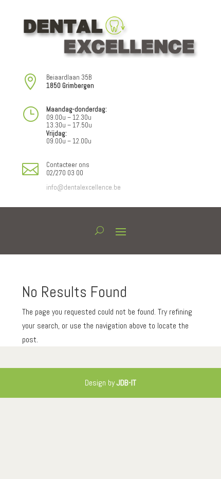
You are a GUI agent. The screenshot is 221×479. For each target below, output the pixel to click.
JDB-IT (126, 382)
